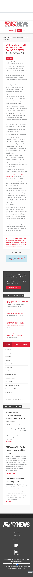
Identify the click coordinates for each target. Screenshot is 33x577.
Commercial (8, 349)
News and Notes (9, 392)
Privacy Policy (7, 559)
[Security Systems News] (16, 24)
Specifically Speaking (10, 378)
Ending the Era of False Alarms (15, 313)
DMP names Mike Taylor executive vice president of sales (15, 450)
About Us (16, 532)
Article (10, 37)
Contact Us (16, 539)
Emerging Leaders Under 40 (12, 385)
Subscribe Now (13, 287)
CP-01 (24, 239)
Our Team (17, 536)
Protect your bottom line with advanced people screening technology (17, 334)
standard (11, 176)
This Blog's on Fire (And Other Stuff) (14, 399)
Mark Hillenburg (13, 244)
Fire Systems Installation (11, 389)
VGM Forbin (22, 568)
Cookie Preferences (7, 563)
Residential (8, 356)
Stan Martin (19, 246)
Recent (16, 344)
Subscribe (12, 30)
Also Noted (8, 371)
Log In (19, 30)
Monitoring (9, 58)
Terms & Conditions (21, 559)
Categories (7, 344)
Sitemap (14, 559)
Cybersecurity (8, 363)
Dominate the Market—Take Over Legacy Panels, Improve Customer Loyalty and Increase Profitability (16, 323)
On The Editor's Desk (10, 374)
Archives (25, 344)
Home (5, 37)
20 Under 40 (8, 381)
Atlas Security (11, 239)
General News (8, 367)
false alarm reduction (19, 242)
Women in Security (9, 396)
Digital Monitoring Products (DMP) (14, 240)
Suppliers (7, 360)
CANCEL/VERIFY (19, 239)
